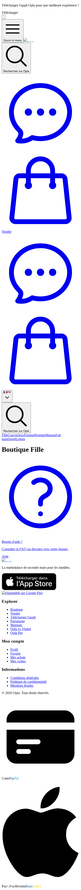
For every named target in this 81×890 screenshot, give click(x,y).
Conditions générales (24, 678)
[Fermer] (3, 17)
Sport (12, 439)
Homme (39, 435)
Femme (29, 435)
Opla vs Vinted (20, 629)
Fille (5, 435)
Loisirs (20, 439)
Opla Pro (16, 633)
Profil (14, 649)
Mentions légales (21, 685)
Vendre (6, 231)
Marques (16, 625)
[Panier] (40, 228)
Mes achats (17, 657)
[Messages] (40, 149)
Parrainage (17, 621)
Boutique (16, 609)
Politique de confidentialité (28, 681)
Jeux (21, 435)
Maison (50, 435)
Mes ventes (18, 661)
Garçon (13, 435)
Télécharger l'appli (23, 617)
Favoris (15, 653)
